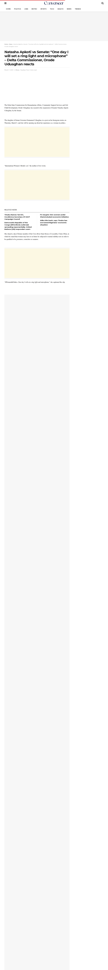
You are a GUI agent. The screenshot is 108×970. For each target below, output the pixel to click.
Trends (78, 9)
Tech (52, 9)
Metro (34, 9)
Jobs (26, 9)
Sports (43, 9)
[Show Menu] (5, 3)
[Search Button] (102, 3)
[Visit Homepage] (54, 3)
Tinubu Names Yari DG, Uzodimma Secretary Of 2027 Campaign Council (17, 217)
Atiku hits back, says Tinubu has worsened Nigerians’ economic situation (53, 222)
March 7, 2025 (9, 70)
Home (8, 9)
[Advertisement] (54, 26)
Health (60, 9)
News (69, 9)
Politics (17, 9)
